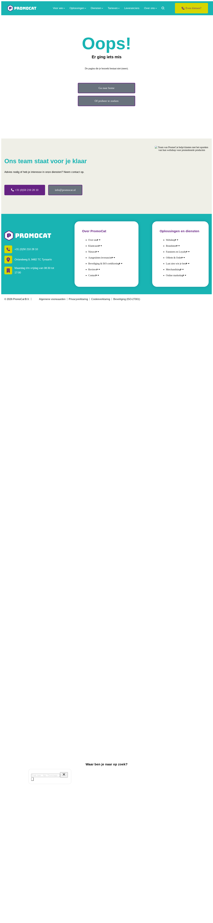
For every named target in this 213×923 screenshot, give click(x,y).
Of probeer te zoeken (107, 100)
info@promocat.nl (65, 190)
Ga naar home (106, 88)
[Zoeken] (163, 8)
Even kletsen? (193, 8)
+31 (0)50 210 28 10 (26, 190)
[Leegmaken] (64, 775)
